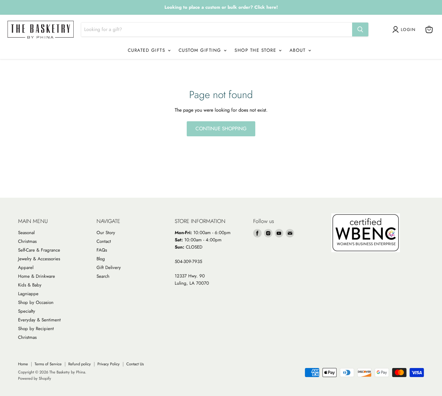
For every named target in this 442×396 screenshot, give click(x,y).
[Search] (360, 29)
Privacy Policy (108, 364)
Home (23, 364)
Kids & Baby (29, 285)
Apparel (25, 267)
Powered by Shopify (34, 378)
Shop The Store (256, 50)
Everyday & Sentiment (39, 320)
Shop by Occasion (36, 302)
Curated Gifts (147, 50)
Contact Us (135, 364)
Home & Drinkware (36, 276)
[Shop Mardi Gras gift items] (221, 7)
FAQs (102, 250)
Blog (101, 258)
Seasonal (26, 232)
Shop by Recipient (36, 328)
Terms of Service (48, 364)
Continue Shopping (221, 128)
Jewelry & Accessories (39, 258)
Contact (104, 241)
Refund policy (79, 364)
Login (408, 29)
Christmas (27, 241)
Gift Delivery (109, 267)
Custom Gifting (201, 50)
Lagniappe (28, 293)
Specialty (26, 311)
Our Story (106, 232)
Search (103, 276)
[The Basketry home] (41, 30)
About (299, 50)
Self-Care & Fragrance (39, 250)
